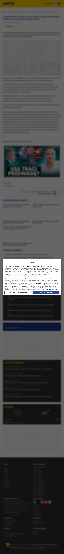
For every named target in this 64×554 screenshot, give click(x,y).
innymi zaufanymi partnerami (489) (36, 266)
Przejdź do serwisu (46, 292)
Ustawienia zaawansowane (18, 292)
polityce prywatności (36, 283)
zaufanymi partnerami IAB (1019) (17, 266)
